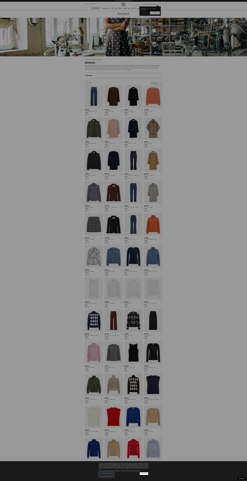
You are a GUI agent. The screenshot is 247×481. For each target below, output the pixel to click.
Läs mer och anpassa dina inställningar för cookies (106, 476)
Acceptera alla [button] (144, 473)
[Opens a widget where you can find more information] (242, 478)
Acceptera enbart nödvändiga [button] (106, 473)
